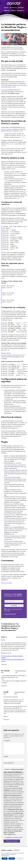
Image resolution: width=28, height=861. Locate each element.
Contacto (20, 10)
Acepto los (14, 769)
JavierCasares (7, 465)
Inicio (6, 7)
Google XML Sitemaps (10, 477)
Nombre (6, 756)
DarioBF (14, 3)
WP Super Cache (8, 504)
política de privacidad (20, 857)
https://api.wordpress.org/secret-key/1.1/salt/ (12, 355)
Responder (4, 664)
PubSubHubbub (8, 484)
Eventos (7, 10)
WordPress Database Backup (11, 536)
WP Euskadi (19, 47)
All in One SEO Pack (9, 520)
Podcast (21, 7)
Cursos (13, 10)
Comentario (7, 740)
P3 (5, 489)
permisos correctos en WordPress (10, 129)
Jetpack (6, 527)
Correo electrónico (9, 763)
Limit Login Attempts (9, 470)
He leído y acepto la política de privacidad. (13, 610)
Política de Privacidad (10, 614)
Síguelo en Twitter (17, 465)
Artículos (13, 7)
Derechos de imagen (6, 583)
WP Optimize (7, 541)
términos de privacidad (17, 769)
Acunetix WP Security (10, 514)
